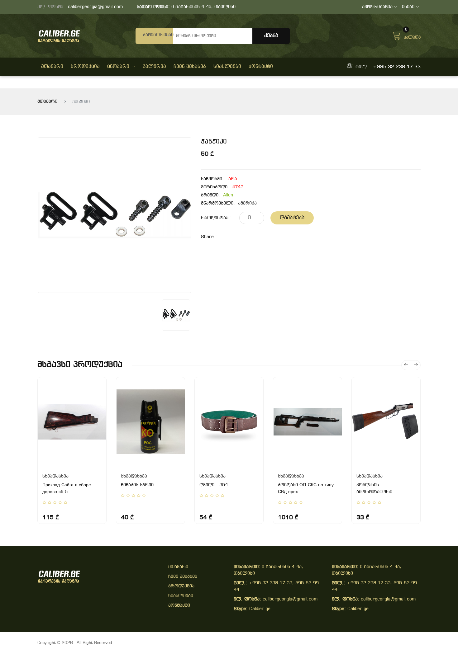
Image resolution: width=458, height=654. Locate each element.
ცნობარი (118, 66)
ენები (408, 7)
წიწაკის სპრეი (137, 485)
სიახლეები (227, 66)
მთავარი (52, 66)
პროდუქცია (85, 66)
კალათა (412, 35)
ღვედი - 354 (213, 485)
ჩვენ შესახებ (190, 66)
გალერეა (154, 66)
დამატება (292, 217)
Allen (228, 195)
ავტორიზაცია (377, 7)
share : (209, 237)
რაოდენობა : (216, 218)
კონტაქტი (261, 66)
